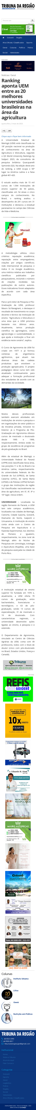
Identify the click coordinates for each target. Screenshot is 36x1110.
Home (5, 1054)
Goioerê (10, 38)
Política (22, 48)
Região (19, 38)
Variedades (14, 53)
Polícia (30, 48)
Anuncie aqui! (8, 1060)
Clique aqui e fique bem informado (16, 136)
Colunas (13, 48)
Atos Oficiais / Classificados (13, 43)
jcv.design (23, 1107)
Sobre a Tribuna (9, 1057)
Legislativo (7, 1083)
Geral (5, 48)
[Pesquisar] (32, 20)
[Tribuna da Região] (18, 6)
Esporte (29, 43)
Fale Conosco (8, 1063)
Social (5, 53)
